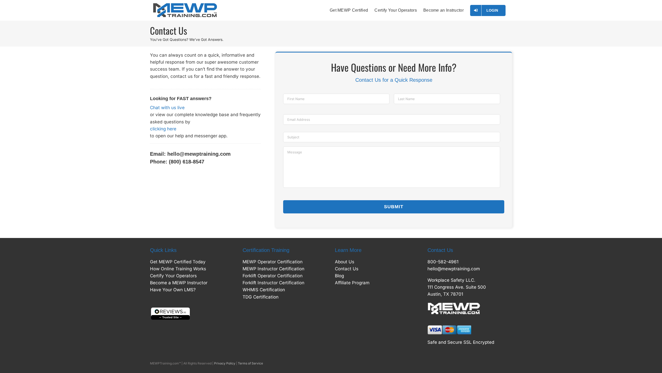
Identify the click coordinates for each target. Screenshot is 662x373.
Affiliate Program (352, 282)
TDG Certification (261, 297)
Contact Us (346, 268)
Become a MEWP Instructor (178, 282)
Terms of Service (250, 363)
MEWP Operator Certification (273, 261)
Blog (339, 275)
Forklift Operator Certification (273, 275)
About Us (344, 261)
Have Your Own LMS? (173, 289)
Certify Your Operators (173, 275)
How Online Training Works (178, 268)
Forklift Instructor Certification (273, 282)
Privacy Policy (224, 363)
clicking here (163, 128)
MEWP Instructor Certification (273, 268)
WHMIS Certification (264, 289)
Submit (393, 206)
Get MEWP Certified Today (178, 261)
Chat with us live (167, 107)
